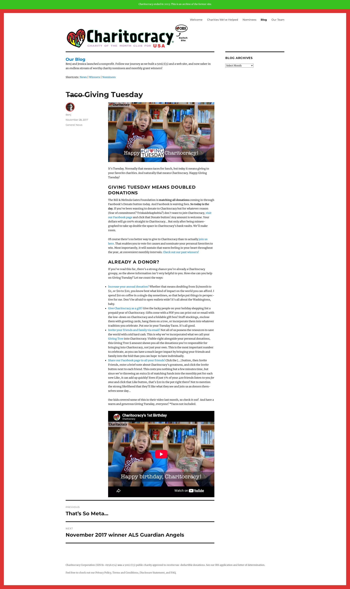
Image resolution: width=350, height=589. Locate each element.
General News (74, 124)
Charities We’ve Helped (222, 19)
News (83, 77)
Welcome (196, 19)
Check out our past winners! (181, 252)
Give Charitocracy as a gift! (125, 308)
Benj (70, 114)
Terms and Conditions (125, 572)
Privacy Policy (103, 572)
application (226, 565)
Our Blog (75, 59)
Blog (264, 19)
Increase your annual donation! (128, 286)
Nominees (249, 19)
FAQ (173, 572)
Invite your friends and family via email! (134, 330)
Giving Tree (115, 338)
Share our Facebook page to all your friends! (136, 360)
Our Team (277, 19)
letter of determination (251, 565)
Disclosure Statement (152, 572)
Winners (94, 77)
